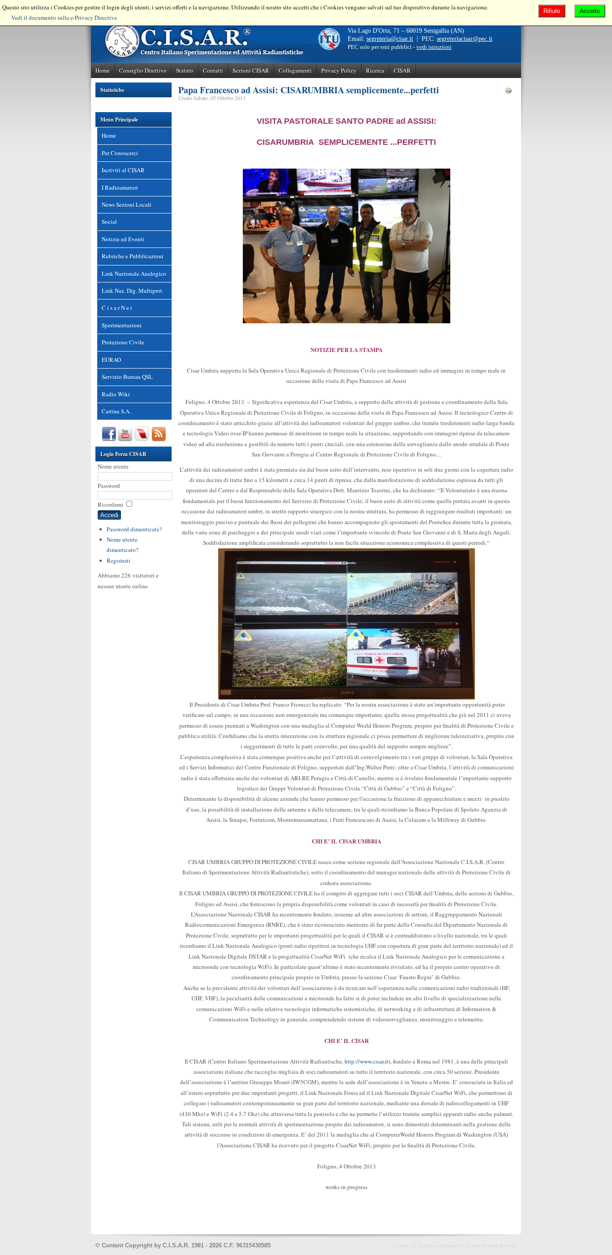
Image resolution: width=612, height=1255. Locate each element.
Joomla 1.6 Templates (415, 1245)
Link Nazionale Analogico (134, 273)
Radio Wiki (116, 394)
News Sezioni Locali (126, 204)
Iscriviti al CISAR (123, 170)
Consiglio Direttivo (143, 70)
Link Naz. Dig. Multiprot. (133, 291)
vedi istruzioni (434, 46)
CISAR (402, 70)
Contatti (213, 70)
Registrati (118, 560)
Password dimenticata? (134, 529)
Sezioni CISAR (251, 70)
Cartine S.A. (116, 411)
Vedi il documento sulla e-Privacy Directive (64, 17)
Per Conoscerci (120, 153)
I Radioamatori (120, 187)
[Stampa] (508, 92)
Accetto (590, 11)
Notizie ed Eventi (123, 239)
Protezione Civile (123, 342)
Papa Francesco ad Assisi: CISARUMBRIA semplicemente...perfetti (308, 89)
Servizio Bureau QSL (127, 377)
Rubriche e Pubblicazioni (133, 256)
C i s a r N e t (117, 308)
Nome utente (113, 466)
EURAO (111, 360)
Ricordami (110, 504)
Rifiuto (551, 11)
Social (109, 221)
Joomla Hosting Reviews (491, 1245)
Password (109, 486)
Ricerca (375, 70)
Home (102, 70)
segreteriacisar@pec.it (464, 38)
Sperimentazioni (122, 325)
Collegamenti (295, 70)
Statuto (185, 70)
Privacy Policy (339, 70)
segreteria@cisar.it (389, 38)
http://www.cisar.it (366, 1061)
